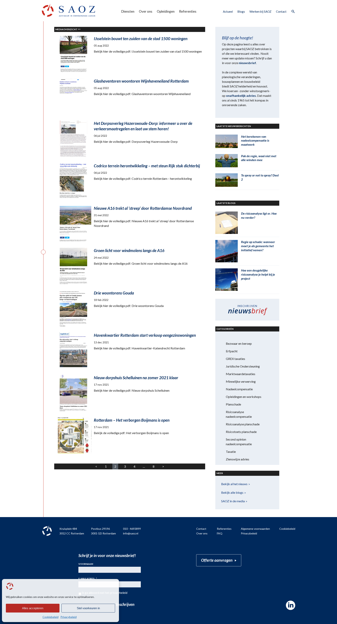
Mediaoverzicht (66, 29)
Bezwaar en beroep (239, 343)
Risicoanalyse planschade (243, 424)
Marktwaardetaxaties (240, 374)
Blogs (241, 11)
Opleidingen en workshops (243, 396)
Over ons (145, 11)
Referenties (187, 11)
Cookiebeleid (51, 617)
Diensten (127, 11)
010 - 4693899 (132, 528)
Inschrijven (125, 604)
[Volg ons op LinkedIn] (290, 605)
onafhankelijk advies (241, 95)
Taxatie (231, 451)
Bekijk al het (234, 484)
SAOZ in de (233, 501)
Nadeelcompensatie (239, 389)
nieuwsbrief (247, 63)
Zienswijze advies (237, 459)
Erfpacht (232, 351)
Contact (281, 11)
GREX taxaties (235, 358)
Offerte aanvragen (216, 560)
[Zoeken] (293, 11)
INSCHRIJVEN (247, 310)
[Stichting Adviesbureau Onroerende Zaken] (68, 10)
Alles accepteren (32, 608)
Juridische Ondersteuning (243, 366)
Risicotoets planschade (241, 432)
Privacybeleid (68, 617)
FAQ (219, 533)
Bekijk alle (232, 492)
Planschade (233, 404)
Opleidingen (166, 11)
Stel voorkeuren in (88, 608)
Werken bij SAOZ (260, 11)
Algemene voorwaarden (255, 528)
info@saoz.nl (130, 533)
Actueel (228, 11)
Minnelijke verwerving (241, 381)
